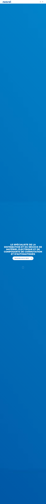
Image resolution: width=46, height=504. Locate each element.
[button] (43, 492)
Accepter (30, 499)
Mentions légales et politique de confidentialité (31, 502)
